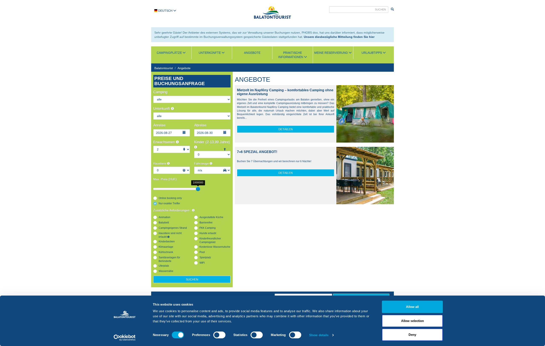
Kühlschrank (166, 252)
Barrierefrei (205, 222)
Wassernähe (166, 271)
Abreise (200, 125)
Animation (164, 217)
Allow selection (412, 321)
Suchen (192, 279)
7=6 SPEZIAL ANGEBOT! (257, 152)
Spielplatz (205, 257)
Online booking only (170, 198)
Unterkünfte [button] (210, 52)
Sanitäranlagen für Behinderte (169, 259)
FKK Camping (207, 227)
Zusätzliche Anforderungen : (172, 210)
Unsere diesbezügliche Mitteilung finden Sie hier (339, 37)
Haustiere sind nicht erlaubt (170, 235)
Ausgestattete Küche (211, 217)
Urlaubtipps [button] (372, 52)
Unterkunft (162, 109)
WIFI (202, 262)
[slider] (198, 189)
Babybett (164, 222)
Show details (318, 335)
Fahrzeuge (202, 163)
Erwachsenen (164, 142)
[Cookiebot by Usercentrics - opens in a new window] (124, 338)
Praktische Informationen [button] (291, 55)
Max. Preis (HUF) (165, 179)
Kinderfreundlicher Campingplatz (210, 240)
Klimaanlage (166, 246)
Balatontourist (163, 68)
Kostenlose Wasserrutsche (214, 246)
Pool (202, 252)
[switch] (219, 335)
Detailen (285, 129)
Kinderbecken (167, 241)
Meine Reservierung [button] (331, 52)
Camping (160, 92)
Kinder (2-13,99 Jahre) (212, 142)
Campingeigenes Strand (173, 227)
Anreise (159, 125)
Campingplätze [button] (170, 52)
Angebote (252, 52)
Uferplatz (164, 265)
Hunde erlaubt (207, 233)
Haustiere (160, 163)
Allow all (412, 307)
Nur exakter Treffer (169, 203)
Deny (412, 334)
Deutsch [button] (165, 10)
